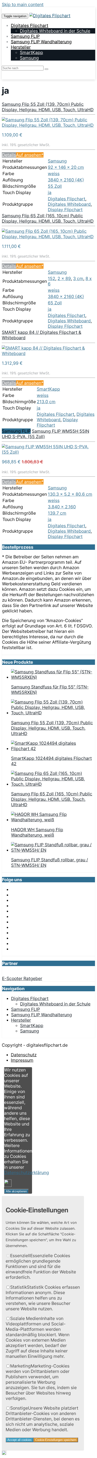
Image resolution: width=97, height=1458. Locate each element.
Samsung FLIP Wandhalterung (41, 41)
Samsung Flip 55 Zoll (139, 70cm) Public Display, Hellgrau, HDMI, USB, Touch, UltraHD (48, 107)
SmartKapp (31, 52)
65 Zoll (55, 303)
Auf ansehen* (30, 155)
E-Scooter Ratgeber (22, 978)
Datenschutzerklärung (26, 1172)
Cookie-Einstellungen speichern (55, 1440)
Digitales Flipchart (29, 25)
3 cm (78, 278)
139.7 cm (57, 513)
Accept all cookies (19, 1440)
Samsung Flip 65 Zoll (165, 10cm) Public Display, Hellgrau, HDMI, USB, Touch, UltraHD (48, 218)
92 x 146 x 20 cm (66, 167)
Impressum (22, 1060)
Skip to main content (23, 4)
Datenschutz (24, 1054)
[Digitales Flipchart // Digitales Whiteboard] (49, 15)
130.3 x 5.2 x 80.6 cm (70, 494)
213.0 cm (46, 401)
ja (49, 192)
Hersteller (21, 47)
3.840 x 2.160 (62, 506)
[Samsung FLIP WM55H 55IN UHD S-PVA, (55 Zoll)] (48, 452)
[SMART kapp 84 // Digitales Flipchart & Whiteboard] (48, 353)
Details (9, 155)
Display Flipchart (65, 209)
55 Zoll (55, 186)
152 (51, 278)
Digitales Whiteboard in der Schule (55, 31)
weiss (54, 173)
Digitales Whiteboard (69, 204)
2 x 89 (64, 278)
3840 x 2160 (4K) (66, 180)
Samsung (29, 58)
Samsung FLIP (25, 36)
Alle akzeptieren (16, 1191)
